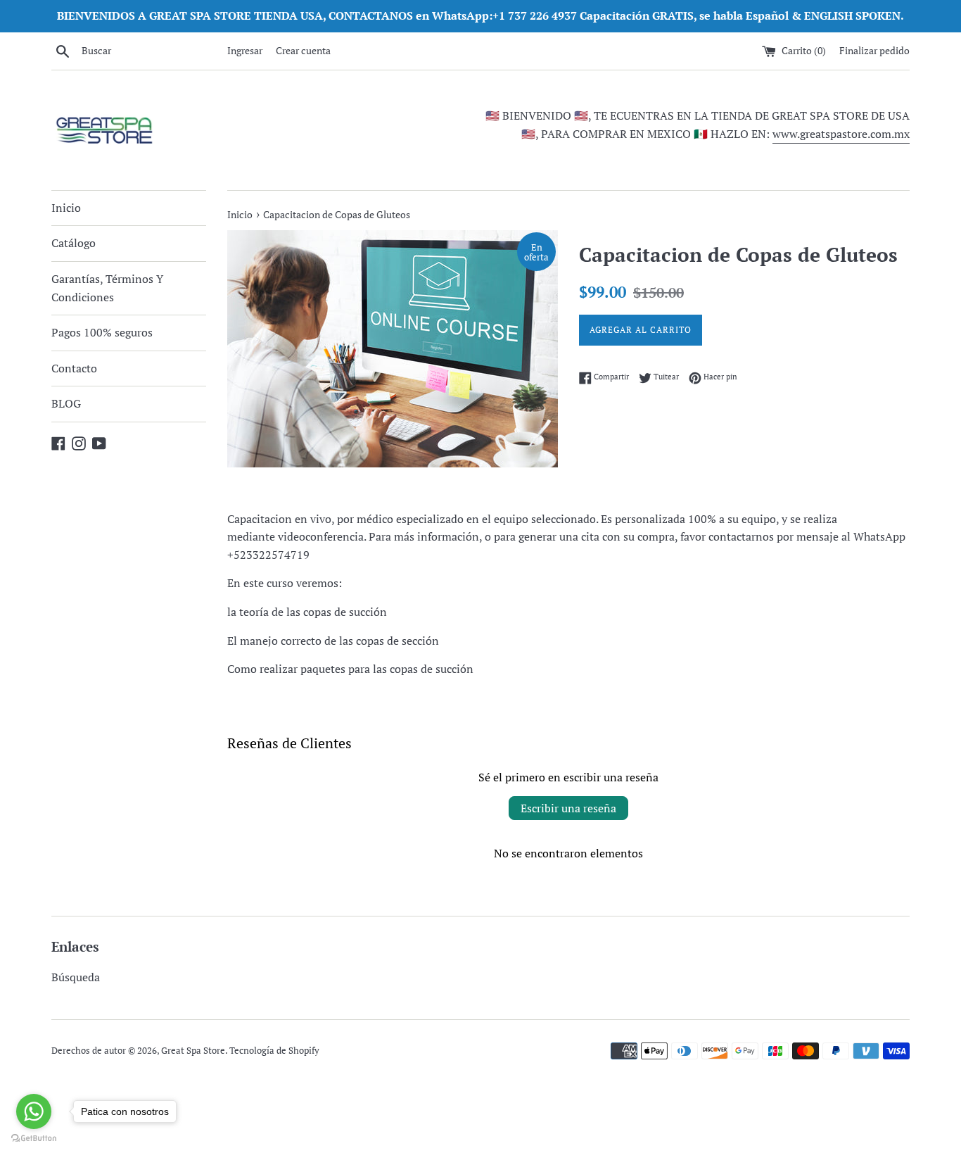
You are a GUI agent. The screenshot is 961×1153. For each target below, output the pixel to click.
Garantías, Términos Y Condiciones (107, 288)
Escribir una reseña (568, 808)
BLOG (66, 403)
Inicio (66, 207)
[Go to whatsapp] (33, 1111)
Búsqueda (75, 977)
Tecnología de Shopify (274, 1051)
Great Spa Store (193, 1051)
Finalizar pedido (874, 50)
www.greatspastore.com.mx (841, 133)
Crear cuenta (303, 50)
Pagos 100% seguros (102, 332)
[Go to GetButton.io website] (33, 1138)
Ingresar (244, 50)
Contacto (74, 368)
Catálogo (73, 243)
